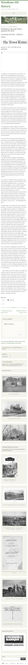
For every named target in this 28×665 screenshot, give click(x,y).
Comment (20, 334)
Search (3, 656)
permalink (24, 307)
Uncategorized (13, 307)
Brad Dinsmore (13, 26)
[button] (14, 642)
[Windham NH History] (14, 23)
